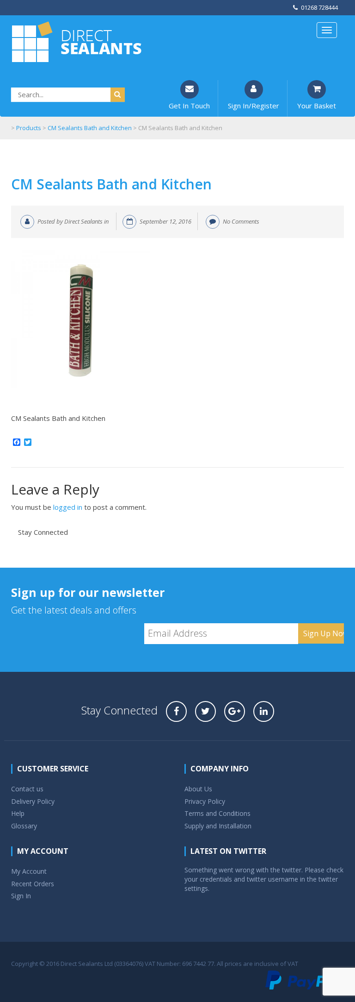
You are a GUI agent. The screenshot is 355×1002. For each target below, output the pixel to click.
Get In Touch (189, 105)
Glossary (24, 825)
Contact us (27, 788)
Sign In (21, 895)
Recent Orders (32, 883)
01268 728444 (319, 7)
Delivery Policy (33, 801)
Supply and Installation (217, 825)
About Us (198, 788)
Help (17, 813)
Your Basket (316, 105)
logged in (67, 507)
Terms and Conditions (217, 813)
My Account (29, 871)
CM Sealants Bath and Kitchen (111, 184)
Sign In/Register (253, 105)
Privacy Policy (204, 801)
